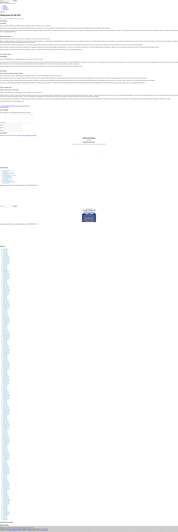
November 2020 (6, 335)
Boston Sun (5, 171)
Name (1, 125)
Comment (2, 122)
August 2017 (5, 384)
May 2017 (5, 388)
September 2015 (6, 413)
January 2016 (6, 408)
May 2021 (5, 327)
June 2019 (5, 356)
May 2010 (5, 493)
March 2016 (5, 405)
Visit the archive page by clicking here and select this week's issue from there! (89, 144)
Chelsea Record (6, 174)
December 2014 (6, 424)
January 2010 (6, 498)
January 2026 (6, 257)
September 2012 (6, 458)
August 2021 (5, 324)
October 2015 (6, 411)
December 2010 (6, 484)
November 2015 (6, 410)
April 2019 (5, 359)
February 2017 (6, 391)
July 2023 (5, 295)
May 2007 (5, 518)
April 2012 (5, 464)
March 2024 (5, 285)
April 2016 (5, 404)
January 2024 (6, 287)
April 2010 (5, 494)
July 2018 (5, 370)
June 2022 (5, 311)
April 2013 (5, 449)
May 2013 (5, 448)
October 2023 (6, 291)
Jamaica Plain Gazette (7, 177)
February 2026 (6, 256)
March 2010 (5, 495)
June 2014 (5, 431)
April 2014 (5, 434)
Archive (4, 5)
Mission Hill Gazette (7, 180)
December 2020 (6, 334)
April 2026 (5, 254)
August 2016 (5, 399)
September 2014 (6, 428)
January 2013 (6, 453)
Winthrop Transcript (4, 2)
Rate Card (5, 8)
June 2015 (5, 416)
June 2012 (5, 461)
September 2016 (6, 398)
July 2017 (5, 385)
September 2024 (6, 277)
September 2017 (6, 383)
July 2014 (5, 430)
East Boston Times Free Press (9, 175)
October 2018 (6, 366)
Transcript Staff (4, 18)
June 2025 (5, 266)
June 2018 (5, 371)
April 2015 (5, 419)
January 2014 (6, 438)
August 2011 (5, 474)
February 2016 (6, 406)
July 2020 (5, 340)
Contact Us (5, 7)
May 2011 (5, 478)
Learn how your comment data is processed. (27, 135)
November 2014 (6, 425)
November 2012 (6, 455)
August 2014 (5, 429)
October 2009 (6, 502)
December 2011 (6, 469)
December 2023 (6, 289)
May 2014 (5, 433)
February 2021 (6, 331)
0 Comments (21, 18)
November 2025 (6, 260)
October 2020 (6, 336)
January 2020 (6, 348)
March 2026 (5, 255)
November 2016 (6, 395)
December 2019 (6, 349)
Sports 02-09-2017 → (5, 107)
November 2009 (6, 500)
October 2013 (6, 441)
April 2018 (5, 374)
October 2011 (6, 472)
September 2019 (6, 353)
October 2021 (6, 321)
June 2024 (5, 281)
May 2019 (5, 358)
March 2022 (5, 315)
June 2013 (5, 446)
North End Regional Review (9, 181)
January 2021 (6, 332)
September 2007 (6, 513)
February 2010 (6, 497)
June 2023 (5, 296)
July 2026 (5, 250)
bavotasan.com (44, 530)
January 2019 (6, 363)
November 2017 (6, 380)
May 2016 (5, 403)
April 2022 (5, 314)
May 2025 (5, 267)
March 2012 (5, 465)
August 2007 (5, 514)
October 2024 (6, 276)
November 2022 (6, 305)
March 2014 (5, 435)
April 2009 (5, 509)
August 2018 (5, 369)
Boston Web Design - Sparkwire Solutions (22, 529)
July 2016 (5, 400)
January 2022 (6, 317)
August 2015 (5, 414)
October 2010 (6, 487)
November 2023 (6, 290)
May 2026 (5, 252)
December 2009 (6, 499)
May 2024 (5, 282)
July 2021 (5, 325)
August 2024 (5, 279)
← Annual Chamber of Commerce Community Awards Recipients (14, 106)
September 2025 (6, 262)
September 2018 (6, 368)
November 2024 (6, 275)
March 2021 (5, 330)
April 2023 (5, 299)
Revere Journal (6, 182)
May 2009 (5, 508)
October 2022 (6, 306)
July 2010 (5, 490)
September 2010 (6, 488)
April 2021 (5, 329)
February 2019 (6, 361)
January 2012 (6, 468)
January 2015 (6, 423)
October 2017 (6, 381)
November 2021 (6, 320)
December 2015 (6, 409)
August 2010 (5, 489)
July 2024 (5, 280)
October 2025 (6, 261)
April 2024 (5, 284)
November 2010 (6, 485)
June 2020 (5, 341)
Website (1, 130)
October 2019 (6, 351)
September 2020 (6, 338)
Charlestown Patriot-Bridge (9, 172)
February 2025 (6, 271)
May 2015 (5, 418)
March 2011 (5, 480)
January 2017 (6, 393)
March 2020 (5, 345)
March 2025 (5, 270)
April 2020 (5, 344)
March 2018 (5, 375)
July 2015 (5, 415)
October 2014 (6, 426)
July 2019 (5, 355)
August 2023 (5, 294)
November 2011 (6, 470)
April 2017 (5, 389)
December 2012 (6, 454)
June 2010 (5, 492)
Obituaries (2, 11)
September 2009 (6, 503)
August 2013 (5, 444)
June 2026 (5, 251)
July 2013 (5, 445)
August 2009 (5, 504)
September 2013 (6, 443)
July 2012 (5, 460)
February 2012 (6, 467)
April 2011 (5, 479)
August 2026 (5, 249)
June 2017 (5, 386)
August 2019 (5, 354)
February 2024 (6, 286)
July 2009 (5, 505)
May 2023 (5, 297)
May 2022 (5, 312)
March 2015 (5, 420)
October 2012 (6, 456)
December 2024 (6, 274)
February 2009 (6, 512)
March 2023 (5, 300)
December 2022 (6, 304)
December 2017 (6, 379)
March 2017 (5, 390)
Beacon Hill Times (7, 170)
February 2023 (6, 301)
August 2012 (5, 459)
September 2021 (6, 322)
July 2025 (5, 265)
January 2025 (6, 272)
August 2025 (5, 264)
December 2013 (6, 439)
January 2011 (6, 483)
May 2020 (5, 343)
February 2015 (6, 421)
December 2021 (6, 319)
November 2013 (6, 440)
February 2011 (6, 482)
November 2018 (6, 365)
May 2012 (5, 463)
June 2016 (5, 401)
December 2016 (6, 394)
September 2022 (6, 307)
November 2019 (6, 350)
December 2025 (6, 259)
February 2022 (6, 316)
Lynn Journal (6, 179)
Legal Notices (6, 9)
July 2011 (5, 475)
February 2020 (6, 346)
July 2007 (5, 515)
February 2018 (6, 376)
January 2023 (6, 302)
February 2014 (6, 436)
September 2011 (6, 473)
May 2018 (5, 373)
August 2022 (5, 309)
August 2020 (5, 339)
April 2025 (5, 269)
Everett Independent (7, 176)
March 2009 (5, 510)
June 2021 (5, 326)
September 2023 (6, 292)
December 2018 (6, 364)
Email (1, 127)
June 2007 (5, 517)
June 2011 (5, 477)
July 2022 (5, 310)
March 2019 (5, 360)
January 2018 (6, 378)
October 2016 (6, 396)
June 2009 (5, 507)
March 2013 (5, 450)
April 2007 (5, 519)
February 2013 (6, 451)
